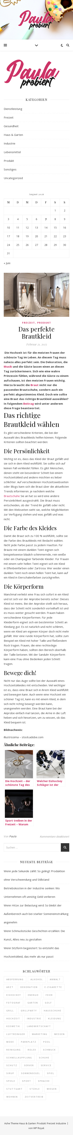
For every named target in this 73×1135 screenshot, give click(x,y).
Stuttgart (14, 1088)
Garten (33, 1002)
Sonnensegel (30, 1073)
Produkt (9, 161)
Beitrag (28, 403)
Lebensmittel (12, 152)
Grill (10, 1010)
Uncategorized (13, 178)
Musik (8, 366)
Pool (47, 1041)
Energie (33, 995)
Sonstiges (10, 169)
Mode (10, 1041)
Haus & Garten (13, 135)
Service (46, 1065)
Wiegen (52, 1088)
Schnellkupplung (19, 1057)
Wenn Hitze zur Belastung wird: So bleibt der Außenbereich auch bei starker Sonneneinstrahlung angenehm (36, 913)
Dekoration (29, 987)
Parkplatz (28, 1041)
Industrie (9, 143)
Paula (13, 836)
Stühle (35, 1088)
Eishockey (13, 995)
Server (29, 1065)
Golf (48, 1002)
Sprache (44, 1081)
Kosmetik (13, 1026)
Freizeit (8, 117)
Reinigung (13, 1049)
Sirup (10, 1073)
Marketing (39, 1034)
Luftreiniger (15, 1034)
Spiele (10, 1081)
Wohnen (12, 1096)
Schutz (11, 1065)
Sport (26, 1081)
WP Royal (38, 1128)
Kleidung (54, 1018)
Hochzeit (13, 1018)
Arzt (9, 987)
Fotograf (13, 1002)
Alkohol (37, 979)
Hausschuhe (52, 1010)
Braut (35, 385)
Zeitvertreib (34, 1096)
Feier (49, 995)
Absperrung (15, 979)
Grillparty (29, 1010)
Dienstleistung (13, 109)
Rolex (32, 1049)
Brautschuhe (12, 496)
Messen (59, 1034)
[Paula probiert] (36, 19)
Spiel (50, 1073)
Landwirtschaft (39, 1026)
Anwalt (55, 979)
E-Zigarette (53, 987)
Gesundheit (11, 126)
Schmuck (49, 1049)
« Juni (7, 263)
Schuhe (44, 1057)
